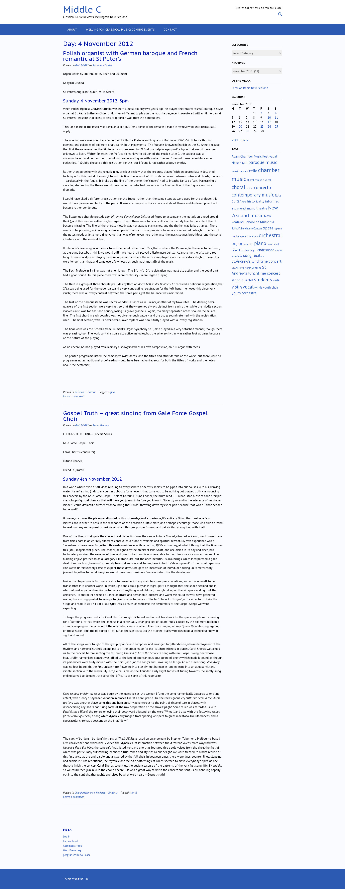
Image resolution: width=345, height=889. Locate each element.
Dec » (244, 140)
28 (247, 131)
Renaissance (264, 249)
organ (111, 392)
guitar (236, 201)
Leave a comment (73, 396)
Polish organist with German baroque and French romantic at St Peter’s (130, 55)
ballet (245, 163)
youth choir (270, 287)
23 (262, 126)
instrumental (239, 208)
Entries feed (70, 841)
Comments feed (72, 845)
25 (276, 126)
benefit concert (240, 171)
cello (253, 170)
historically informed (263, 201)
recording (249, 250)
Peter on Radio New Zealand (250, 88)
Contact (170, 29)
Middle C (82, 9)
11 (276, 117)
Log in (66, 836)
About (72, 29)
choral (133, 792)
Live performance (85, 792)
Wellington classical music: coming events (120, 29)
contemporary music (253, 194)
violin (237, 287)
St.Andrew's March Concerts (246, 267)
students (263, 280)
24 (269, 126)
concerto (262, 187)
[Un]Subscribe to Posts (76, 855)
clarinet (249, 188)
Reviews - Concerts (85, 392)
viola (276, 280)
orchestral (270, 235)
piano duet (273, 244)
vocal (248, 287)
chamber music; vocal (259, 180)
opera (268, 228)
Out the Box (81, 879)
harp (244, 201)
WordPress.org (72, 850)
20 (240, 126)
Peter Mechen (101, 425)
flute (278, 195)
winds (258, 287)
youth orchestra (244, 293)
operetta (244, 236)
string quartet (242, 280)
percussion (248, 244)
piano (260, 243)
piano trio (237, 250)
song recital (253, 255)
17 (269, 122)
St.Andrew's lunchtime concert (257, 261)
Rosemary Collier (102, 65)
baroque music (262, 162)
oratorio (253, 236)
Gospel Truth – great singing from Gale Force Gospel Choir (135, 415)
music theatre (257, 208)
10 (269, 117)
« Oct (235, 140)
